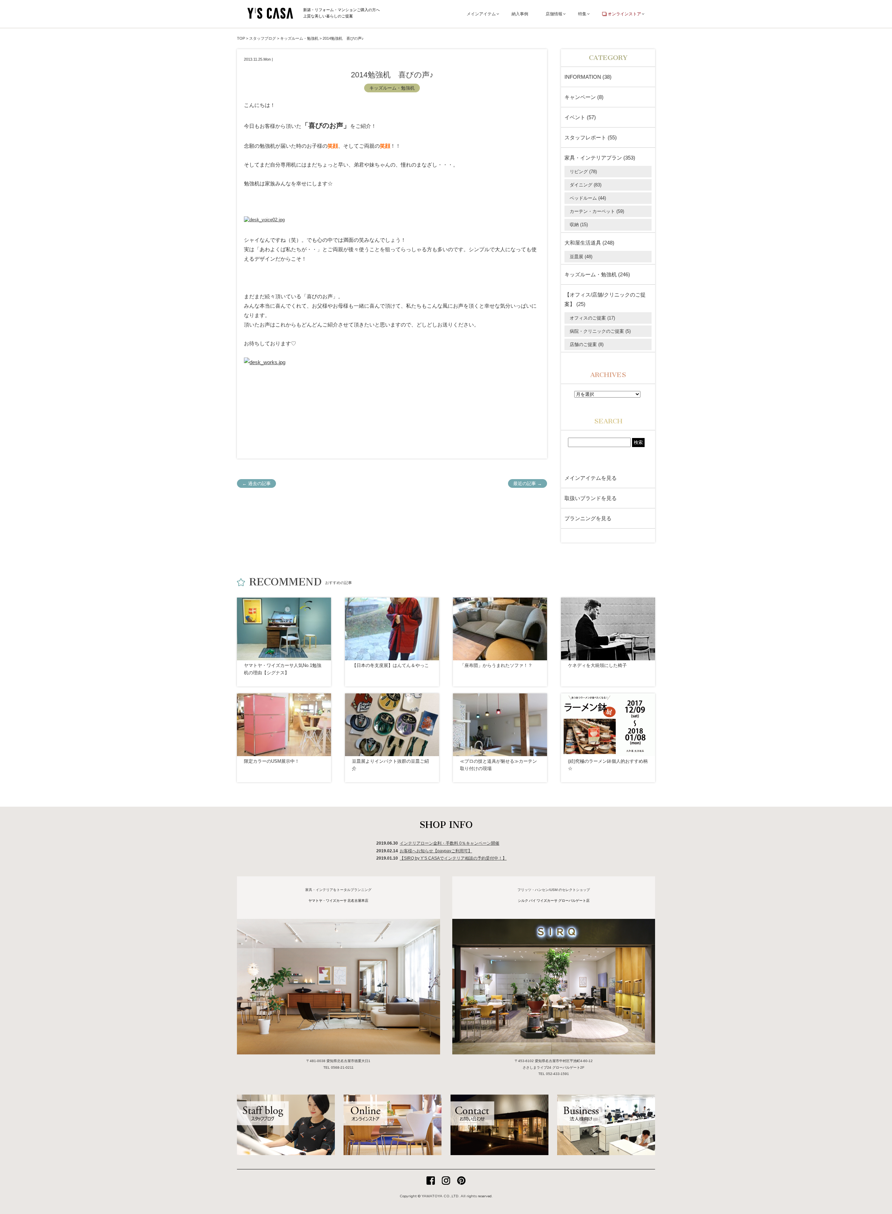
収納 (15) (579, 224)
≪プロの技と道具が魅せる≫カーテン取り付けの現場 (498, 765)
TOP (241, 38)
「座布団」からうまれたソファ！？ (496, 665)
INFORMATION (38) (588, 77)
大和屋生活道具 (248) (589, 243)
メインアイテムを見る (590, 478)
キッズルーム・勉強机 (392, 88)
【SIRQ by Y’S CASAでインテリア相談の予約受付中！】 (453, 858)
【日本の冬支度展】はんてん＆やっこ (390, 665)
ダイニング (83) (585, 184)
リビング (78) (583, 171)
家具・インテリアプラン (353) (599, 158)
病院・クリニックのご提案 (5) (600, 331)
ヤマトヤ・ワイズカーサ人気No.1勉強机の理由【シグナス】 (282, 669)
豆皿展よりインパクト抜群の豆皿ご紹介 (390, 765)
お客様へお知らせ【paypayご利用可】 (436, 850)
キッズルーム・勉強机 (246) (597, 274)
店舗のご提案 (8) (586, 344)
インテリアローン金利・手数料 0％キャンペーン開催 (449, 843)
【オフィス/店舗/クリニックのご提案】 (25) (605, 299)
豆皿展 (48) (581, 256)
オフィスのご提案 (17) (592, 318)
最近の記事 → (527, 483)
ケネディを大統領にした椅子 (597, 665)
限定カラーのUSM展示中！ (271, 761)
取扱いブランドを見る (590, 498)
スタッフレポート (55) (590, 137)
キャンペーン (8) (583, 97)
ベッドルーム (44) (588, 198)
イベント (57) (580, 117)
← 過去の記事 (256, 483)
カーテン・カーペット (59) (597, 211)
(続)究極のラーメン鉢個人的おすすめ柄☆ (608, 765)
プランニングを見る (588, 518)
